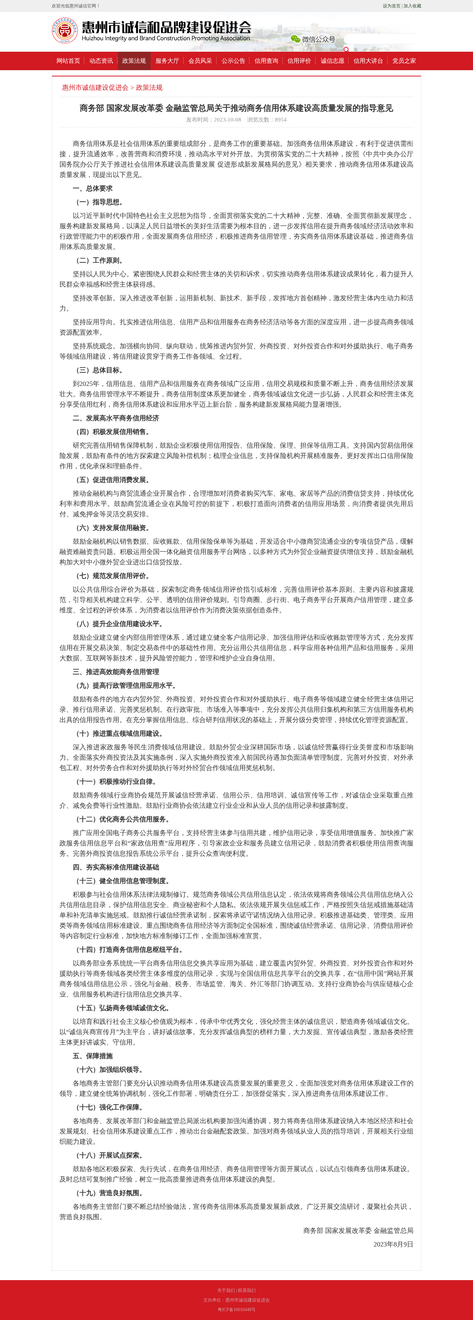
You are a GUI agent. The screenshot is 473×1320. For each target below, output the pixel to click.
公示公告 (233, 61)
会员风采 (200, 61)
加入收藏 (412, 5)
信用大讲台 (368, 61)
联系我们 (247, 1290)
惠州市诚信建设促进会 (95, 87)
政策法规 (134, 61)
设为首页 (392, 5)
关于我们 (226, 1290)
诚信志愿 (332, 61)
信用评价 (299, 61)
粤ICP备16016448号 (237, 1309)
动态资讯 (101, 61)
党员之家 (404, 61)
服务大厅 (167, 61)
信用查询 (266, 61)
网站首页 (68, 61)
